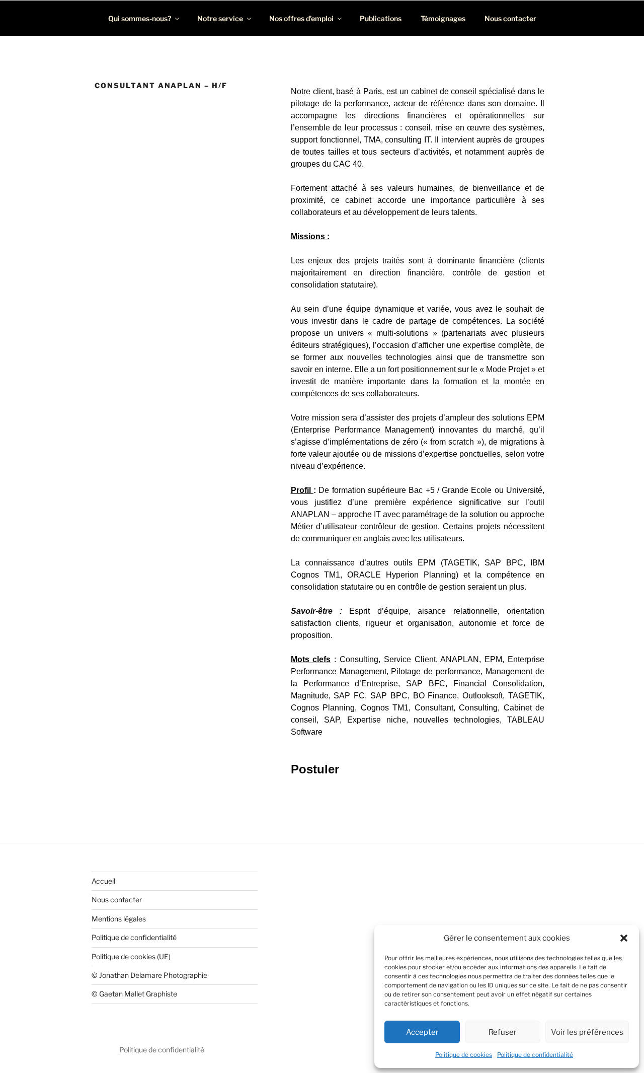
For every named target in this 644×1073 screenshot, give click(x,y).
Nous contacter (510, 18)
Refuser (503, 1032)
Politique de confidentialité (535, 1054)
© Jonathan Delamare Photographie (149, 975)
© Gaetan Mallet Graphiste (134, 993)
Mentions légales (119, 918)
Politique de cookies (463, 1054)
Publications (380, 18)
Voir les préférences (587, 1032)
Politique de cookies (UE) (131, 956)
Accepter (422, 1032)
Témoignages (443, 18)
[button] (624, 938)
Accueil (103, 881)
